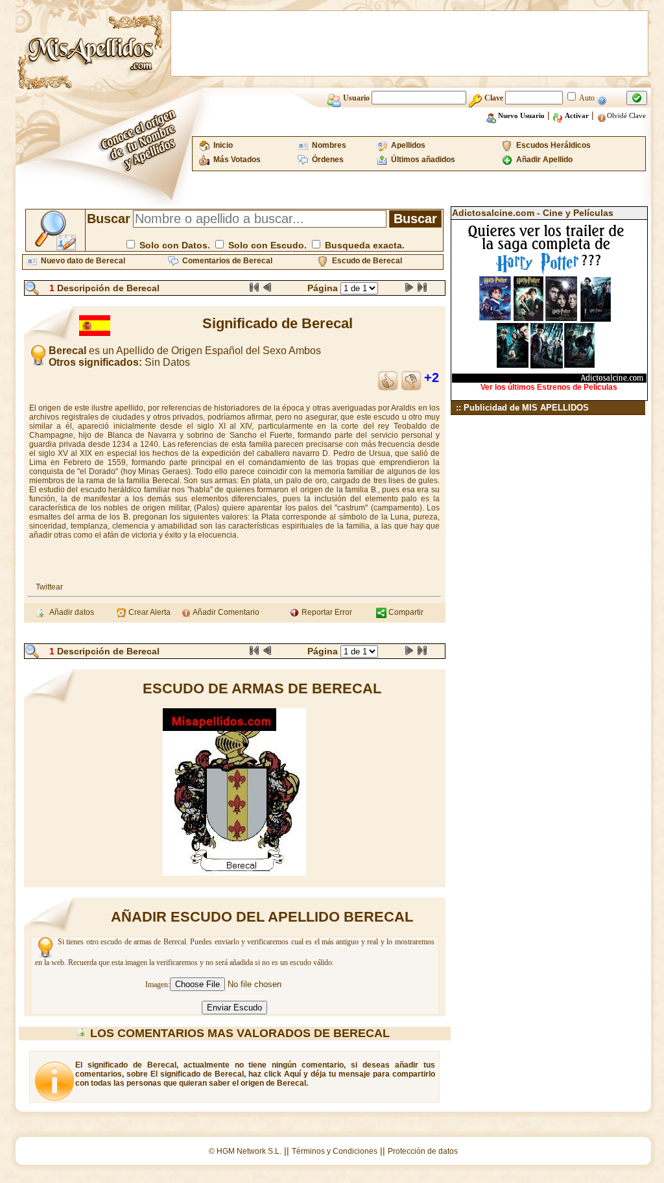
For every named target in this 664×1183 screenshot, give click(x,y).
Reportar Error (326, 612)
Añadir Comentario (225, 612)
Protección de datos (423, 1151)
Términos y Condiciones (334, 1151)
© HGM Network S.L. (245, 1151)
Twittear (49, 587)
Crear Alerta (148, 612)
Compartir (404, 612)
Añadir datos (69, 612)
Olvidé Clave (626, 115)
